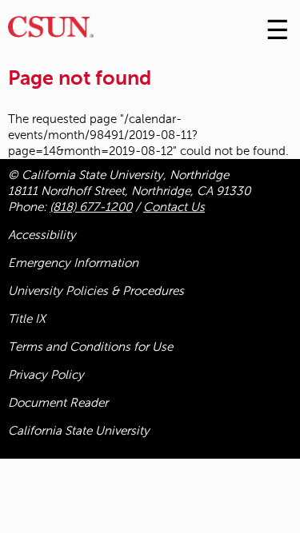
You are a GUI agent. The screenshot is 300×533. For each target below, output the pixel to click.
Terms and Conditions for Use (90, 346)
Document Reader (58, 402)
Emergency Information (73, 263)
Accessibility (42, 235)
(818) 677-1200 (91, 207)
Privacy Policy (46, 374)
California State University (79, 430)
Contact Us (174, 207)
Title (27, 318)
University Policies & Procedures (96, 290)
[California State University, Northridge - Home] (51, 31)
